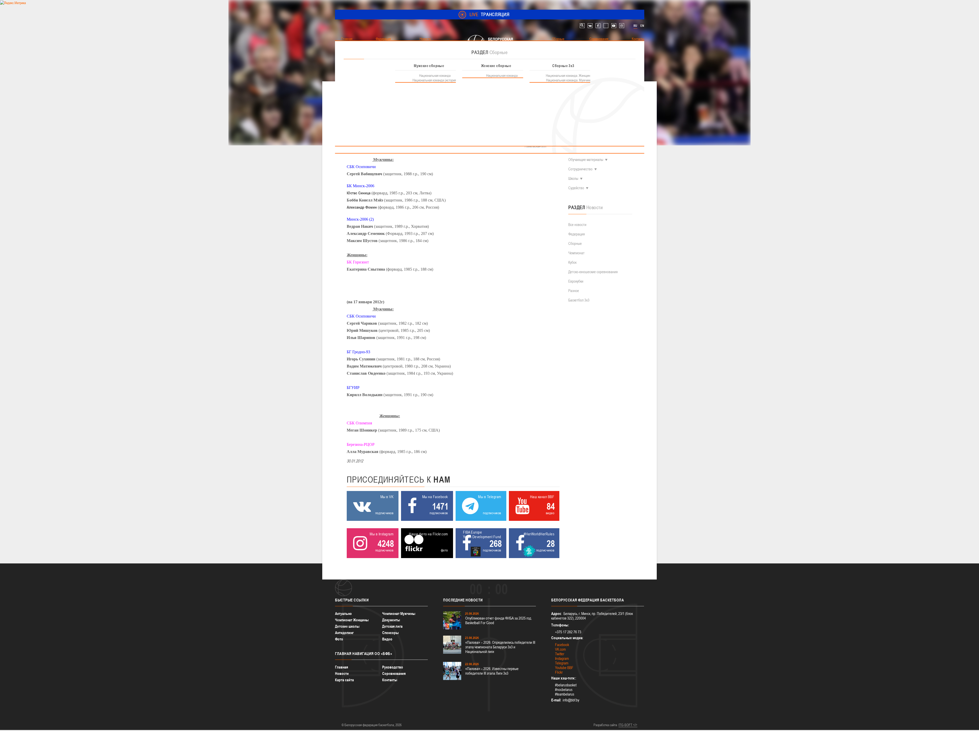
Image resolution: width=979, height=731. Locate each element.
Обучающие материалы (585, 159)
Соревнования (394, 673)
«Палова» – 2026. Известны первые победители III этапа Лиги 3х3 (492, 670)
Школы (573, 178)
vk (590, 25)
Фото (339, 639)
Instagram (562, 658)
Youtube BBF (564, 667)
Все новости (577, 224)
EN (642, 26)
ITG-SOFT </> (628, 725)
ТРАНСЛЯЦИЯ (490, 14)
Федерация (576, 234)
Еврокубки (575, 281)
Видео (387, 639)
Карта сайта (344, 680)
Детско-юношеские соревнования (593, 272)
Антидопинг (344, 633)
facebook (598, 25)
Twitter (559, 654)
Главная (341, 667)
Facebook (562, 644)
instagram (621, 25)
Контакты (389, 680)
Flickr (559, 672)
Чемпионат (576, 253)
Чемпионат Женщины (352, 620)
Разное (573, 290)
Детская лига (392, 626)
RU (635, 26)
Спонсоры (390, 633)
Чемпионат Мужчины (398, 613)
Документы (391, 620)
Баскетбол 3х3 (578, 300)
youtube (613, 25)
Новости (342, 673)
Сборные (575, 243)
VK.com (560, 649)
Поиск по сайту (582, 25)
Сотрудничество (580, 169)
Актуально (343, 613)
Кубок (572, 262)
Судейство (576, 188)
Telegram (561, 663)
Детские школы (347, 626)
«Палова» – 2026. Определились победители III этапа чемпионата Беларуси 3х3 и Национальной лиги (500, 647)
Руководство (392, 667)
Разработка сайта (605, 725)
